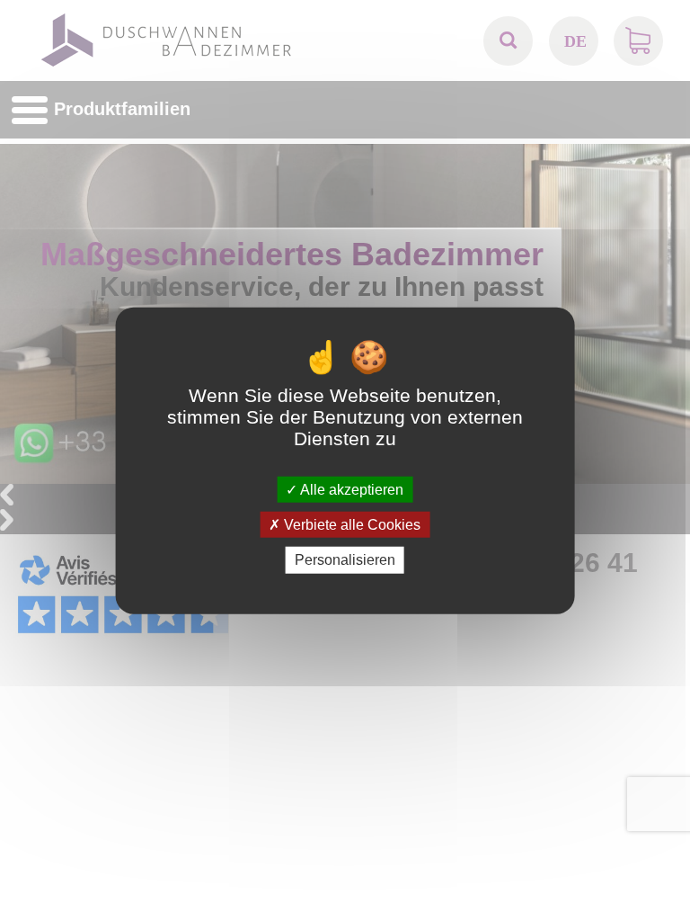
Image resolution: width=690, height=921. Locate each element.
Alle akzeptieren (350, 489)
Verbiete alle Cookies (350, 524)
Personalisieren (345, 560)
